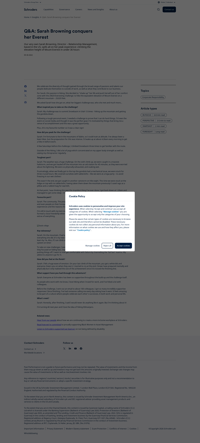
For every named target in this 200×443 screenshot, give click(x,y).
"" (111, 211)
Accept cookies (123, 245)
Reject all (107, 245)
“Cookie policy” (84, 230)
